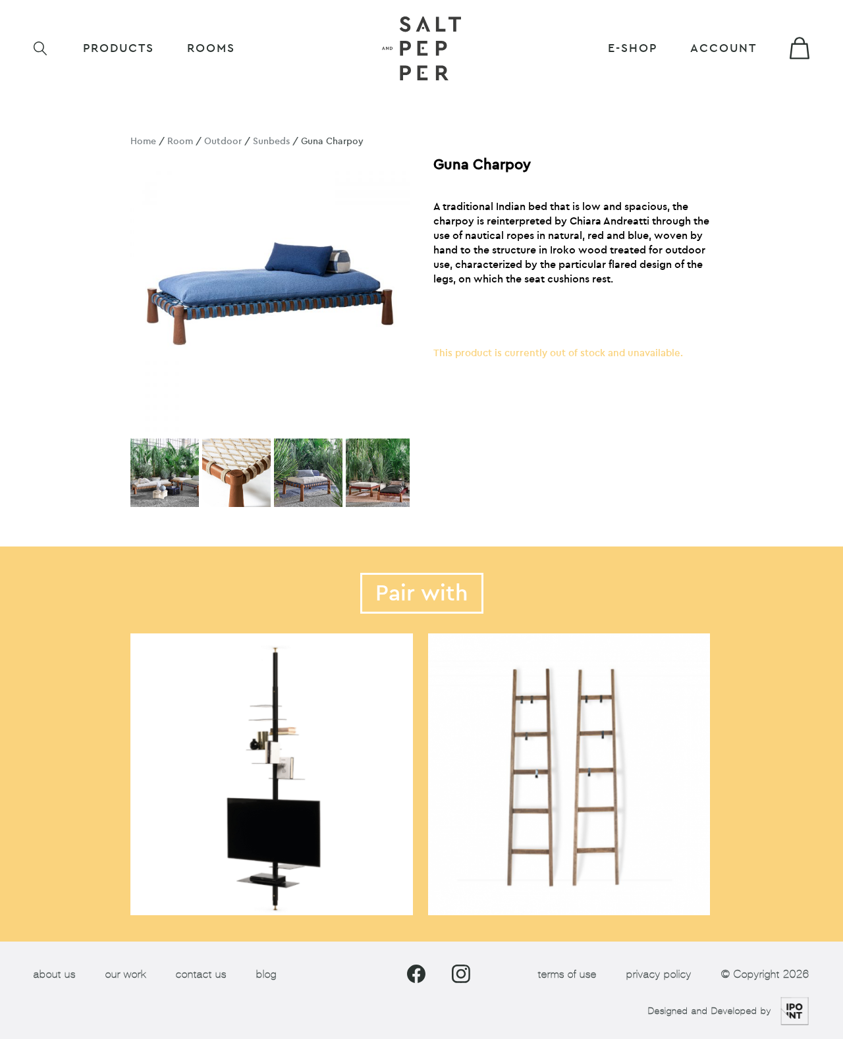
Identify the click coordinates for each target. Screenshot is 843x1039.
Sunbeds (271, 141)
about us (55, 974)
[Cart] (799, 48)
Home (143, 141)
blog (266, 974)
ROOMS (211, 48)
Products (118, 48)
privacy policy (659, 974)
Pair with (421, 593)
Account (723, 48)
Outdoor (223, 141)
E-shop (632, 48)
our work (125, 974)
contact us (201, 974)
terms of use (567, 974)
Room (180, 141)
